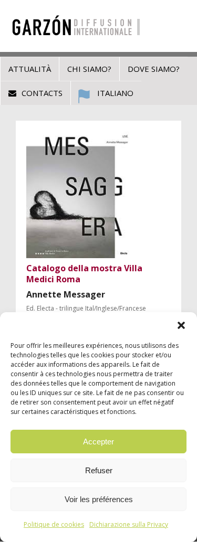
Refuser (98, 470)
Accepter (98, 441)
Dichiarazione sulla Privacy (128, 524)
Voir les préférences (99, 499)
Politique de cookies (54, 524)
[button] (181, 325)
